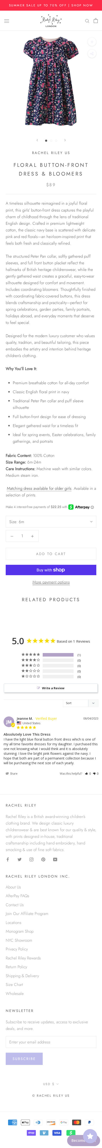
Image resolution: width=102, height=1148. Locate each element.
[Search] (87, 20)
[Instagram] (31, 859)
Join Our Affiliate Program (27, 913)
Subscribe (24, 1058)
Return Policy (16, 967)
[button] (88, 774)
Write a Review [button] (53, 688)
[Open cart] (96, 20)
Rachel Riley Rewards (23, 958)
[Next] (65, 140)
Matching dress (20, 488)
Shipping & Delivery (22, 976)
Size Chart (14, 984)
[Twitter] (20, 859)
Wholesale (15, 993)
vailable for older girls (53, 488)
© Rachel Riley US (51, 1095)
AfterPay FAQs (17, 896)
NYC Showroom (19, 940)
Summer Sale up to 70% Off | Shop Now (51, 5)
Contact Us (15, 905)
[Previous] (37, 140)
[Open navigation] (6, 20)
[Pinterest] (43, 859)
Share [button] (13, 774)
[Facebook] (8, 859)
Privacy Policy (17, 949)
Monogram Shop (19, 931)
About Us (13, 887)
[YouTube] (55, 859)
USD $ (49, 1084)
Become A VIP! (83, 1140)
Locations (13, 922)
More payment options (51, 582)
